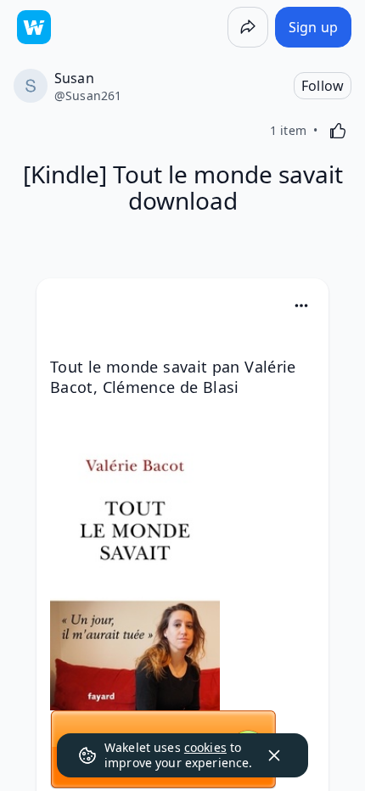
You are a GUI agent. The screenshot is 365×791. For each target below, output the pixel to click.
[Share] (247, 27)
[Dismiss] (274, 755)
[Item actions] (301, 305)
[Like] (337, 130)
